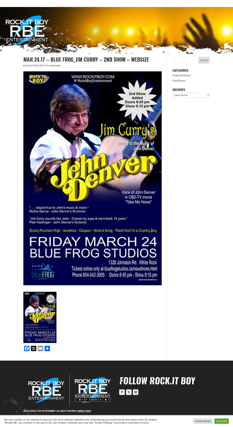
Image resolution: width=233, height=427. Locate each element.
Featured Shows (181, 75)
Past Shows (178, 80)
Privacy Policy (84, 410)
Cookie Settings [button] (203, 421)
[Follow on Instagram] (135, 392)
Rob (28, 65)
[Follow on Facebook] (122, 392)
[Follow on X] (129, 392)
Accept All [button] (221, 421)
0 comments (54, 65)
